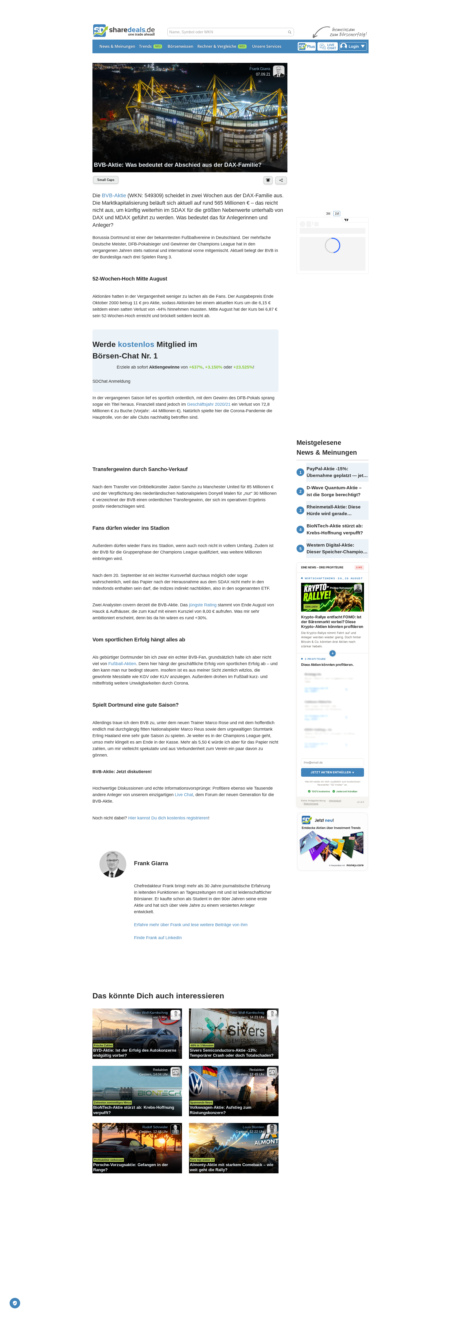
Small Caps (105, 180)
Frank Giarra (259, 69)
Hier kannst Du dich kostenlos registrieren (168, 818)
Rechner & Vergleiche (216, 46)
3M (328, 213)
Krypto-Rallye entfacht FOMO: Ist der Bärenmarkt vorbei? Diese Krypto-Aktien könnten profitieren (332, 621)
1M (337, 213)
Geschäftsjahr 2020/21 (208, 404)
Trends (145, 46)
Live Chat (184, 794)
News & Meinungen (117, 46)
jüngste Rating (203, 604)
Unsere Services (266, 46)
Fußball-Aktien (122, 663)
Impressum (335, 795)
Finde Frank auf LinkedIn (158, 937)
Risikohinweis (311, 798)
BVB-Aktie (114, 195)
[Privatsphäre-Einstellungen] (15, 1303)
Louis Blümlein (253, 1127)
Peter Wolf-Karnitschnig (150, 1012)
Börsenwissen (180, 46)
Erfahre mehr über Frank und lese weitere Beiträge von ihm (191, 924)
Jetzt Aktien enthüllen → (332, 767)
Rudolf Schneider (155, 1127)
